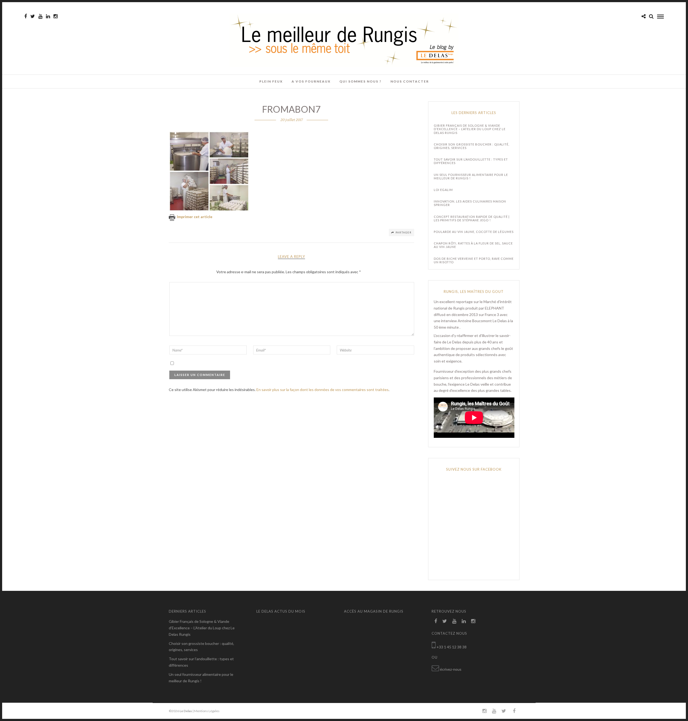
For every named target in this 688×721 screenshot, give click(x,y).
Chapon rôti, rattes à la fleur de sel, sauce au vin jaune (473, 244)
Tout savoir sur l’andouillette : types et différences (471, 161)
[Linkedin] (48, 16)
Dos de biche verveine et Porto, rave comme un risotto (474, 260)
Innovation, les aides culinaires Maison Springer (470, 203)
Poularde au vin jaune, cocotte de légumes (474, 231)
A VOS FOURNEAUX (311, 81)
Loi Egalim (443, 189)
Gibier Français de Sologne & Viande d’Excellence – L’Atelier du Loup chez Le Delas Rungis (470, 129)
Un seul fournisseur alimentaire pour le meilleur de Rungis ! (471, 176)
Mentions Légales (207, 711)
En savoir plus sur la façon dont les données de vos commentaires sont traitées (322, 389)
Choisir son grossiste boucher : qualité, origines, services (471, 146)
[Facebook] (435, 621)
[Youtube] (40, 16)
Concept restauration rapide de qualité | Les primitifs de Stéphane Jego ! (472, 218)
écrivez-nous (450, 669)
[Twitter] (444, 621)
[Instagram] (55, 16)
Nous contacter (409, 81)
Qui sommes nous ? (360, 81)
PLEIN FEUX (271, 81)
